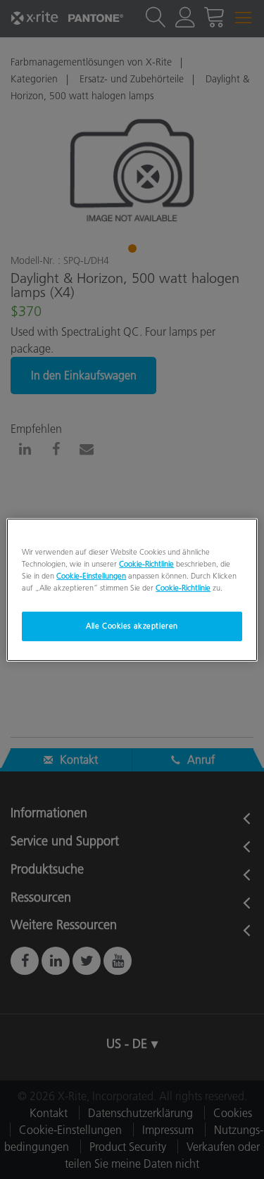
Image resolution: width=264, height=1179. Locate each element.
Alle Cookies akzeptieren (132, 626)
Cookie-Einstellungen (91, 576)
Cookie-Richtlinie (146, 563)
